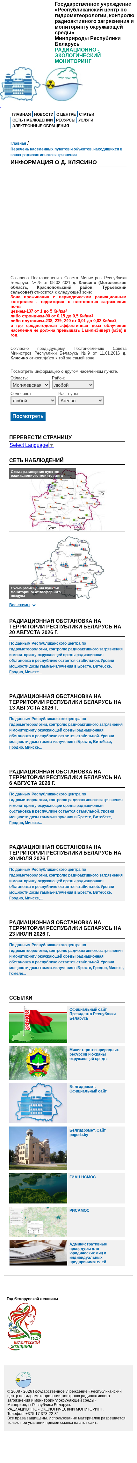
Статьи (86, 114)
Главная (21, 114)
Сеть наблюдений (32, 120)
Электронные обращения (40, 126)
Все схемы (19, 605)
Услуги (85, 120)
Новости (44, 114)
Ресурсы (66, 120)
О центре (66, 114)
